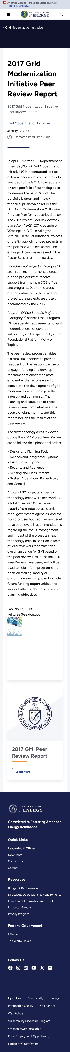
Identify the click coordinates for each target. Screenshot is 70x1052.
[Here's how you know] (35, 4)
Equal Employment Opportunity (28, 1036)
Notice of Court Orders (23, 1043)
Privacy (54, 998)
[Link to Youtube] (33, 968)
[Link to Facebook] (10, 968)
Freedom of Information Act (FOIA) (31, 901)
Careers (13, 867)
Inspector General (19, 907)
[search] (61, 14)
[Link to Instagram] (18, 968)
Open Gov (14, 998)
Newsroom (15, 855)
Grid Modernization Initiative (28, 123)
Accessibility (35, 998)
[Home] (35, 17)
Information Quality (20, 1005)
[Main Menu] (8, 14)
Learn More (21, 771)
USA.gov (13, 934)
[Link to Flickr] (50, 968)
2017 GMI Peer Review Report (29, 752)
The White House (19, 941)
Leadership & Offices (21, 848)
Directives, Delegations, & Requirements (34, 894)
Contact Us (15, 861)
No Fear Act (47, 1005)
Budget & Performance (23, 888)
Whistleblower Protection (24, 1028)
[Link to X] (42, 968)
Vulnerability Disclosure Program (29, 1021)
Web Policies (16, 1013)
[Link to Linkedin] (26, 968)
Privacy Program (18, 914)
